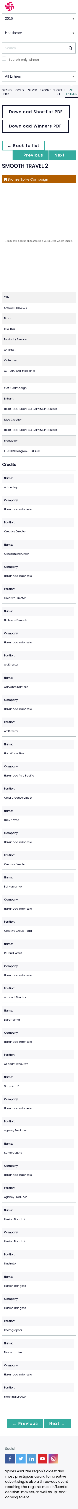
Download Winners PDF (35, 126)
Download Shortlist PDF (36, 111)
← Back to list (23, 145)
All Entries (71, 92)
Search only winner (24, 59)
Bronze (45, 90)
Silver (32, 90)
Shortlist (59, 92)
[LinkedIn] (31, 1458)
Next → (63, 155)
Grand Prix (7, 92)
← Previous (30, 155)
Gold (19, 90)
